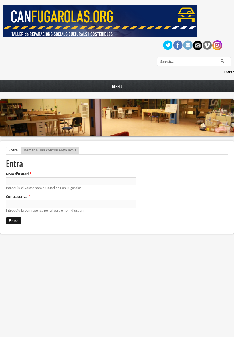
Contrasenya (18, 197)
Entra (14, 150)
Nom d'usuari (18, 174)
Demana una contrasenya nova (50, 150)
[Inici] (100, 36)
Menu (117, 86)
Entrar (229, 72)
